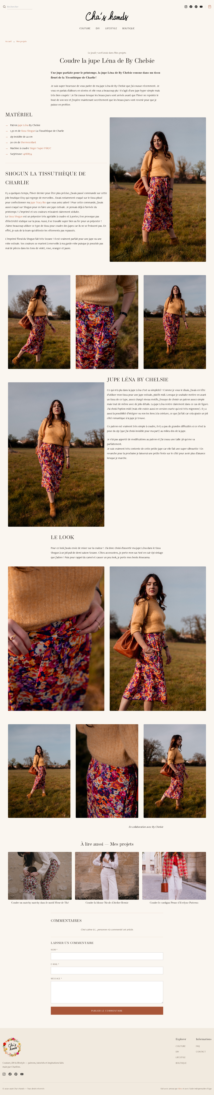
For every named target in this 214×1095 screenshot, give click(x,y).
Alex (180, 1088)
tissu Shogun (28, 131)
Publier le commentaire (107, 1010)
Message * (56, 978)
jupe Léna (23, 125)
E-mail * (55, 964)
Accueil (8, 41)
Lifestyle (111, 28)
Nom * (54, 949)
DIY (98, 28)
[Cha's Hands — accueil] (35, 1047)
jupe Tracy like (38, 202)
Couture (84, 28)
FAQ (198, 1046)
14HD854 (27, 154)
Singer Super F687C (40, 148)
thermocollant (28, 142)
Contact (201, 1051)
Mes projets (21, 41)
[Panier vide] (208, 6)
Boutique (128, 28)
